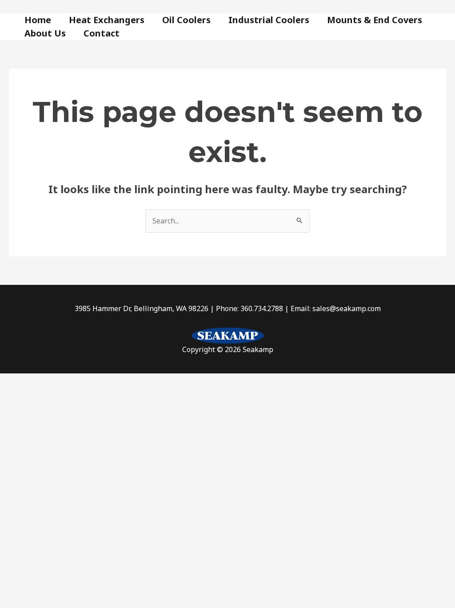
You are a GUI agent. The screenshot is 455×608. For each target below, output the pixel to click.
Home (37, 20)
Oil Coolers (186, 20)
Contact (102, 33)
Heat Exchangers (106, 20)
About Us (45, 33)
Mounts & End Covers (374, 20)
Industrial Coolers (268, 20)
